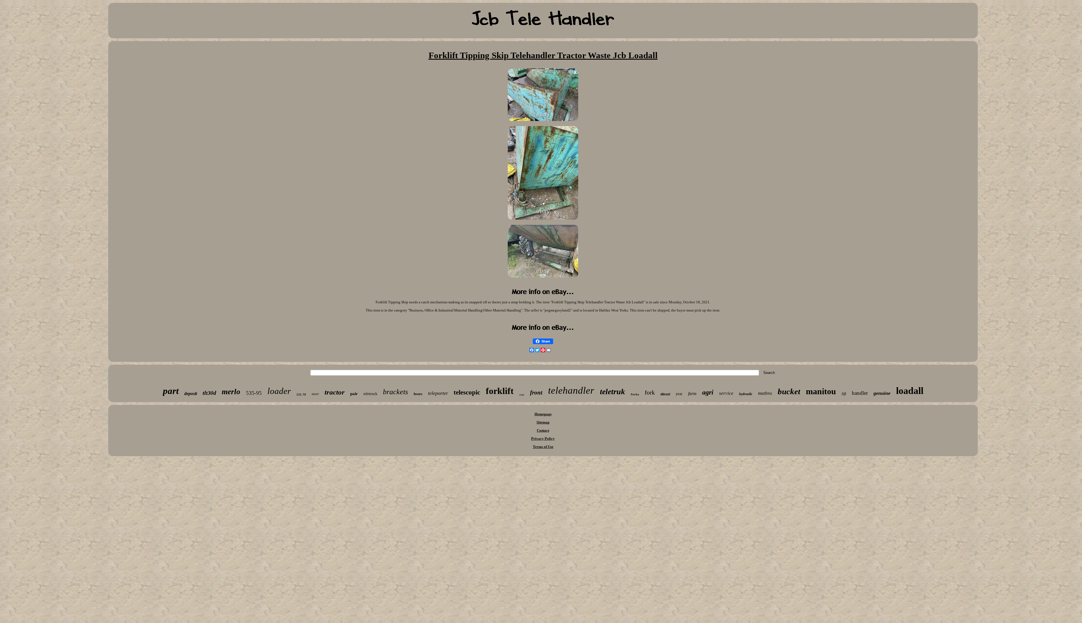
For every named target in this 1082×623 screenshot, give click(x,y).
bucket (789, 391)
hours (418, 394)
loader (279, 391)
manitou (821, 391)
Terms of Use (543, 447)
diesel (665, 394)
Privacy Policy (543, 438)
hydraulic (745, 394)
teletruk (612, 391)
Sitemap (542, 422)
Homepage (543, 414)
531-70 (301, 394)
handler (860, 393)
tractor (335, 392)
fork (650, 392)
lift (844, 393)
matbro (765, 393)
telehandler (571, 390)
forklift (500, 391)
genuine (881, 393)
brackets (395, 392)
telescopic (467, 392)
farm (692, 393)
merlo (231, 391)
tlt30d (209, 393)
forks (635, 394)
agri (707, 392)
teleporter (438, 393)
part (171, 391)
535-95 (254, 393)
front (536, 392)
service (726, 393)
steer (315, 394)
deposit (190, 393)
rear (521, 394)
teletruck (370, 394)
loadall (909, 391)
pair (354, 393)
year (679, 394)
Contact (543, 430)
